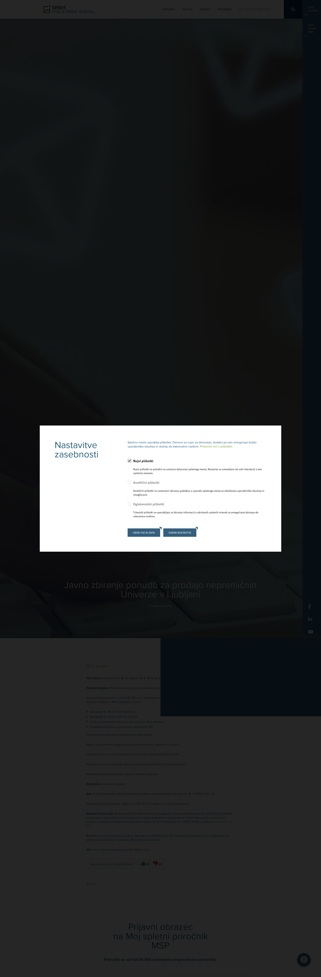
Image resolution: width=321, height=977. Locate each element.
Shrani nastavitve (179, 532)
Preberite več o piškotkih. (216, 446)
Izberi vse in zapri (144, 532)
